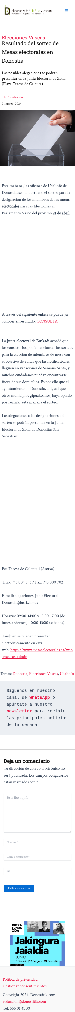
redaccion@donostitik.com (24, 1001)
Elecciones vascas (43, 673)
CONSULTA (47, 321)
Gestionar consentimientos (25, 986)
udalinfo (67, 673)
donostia (20, 673)
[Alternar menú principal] (66, 10)
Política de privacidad (20, 979)
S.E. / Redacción (12, 97)
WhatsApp (39, 697)
